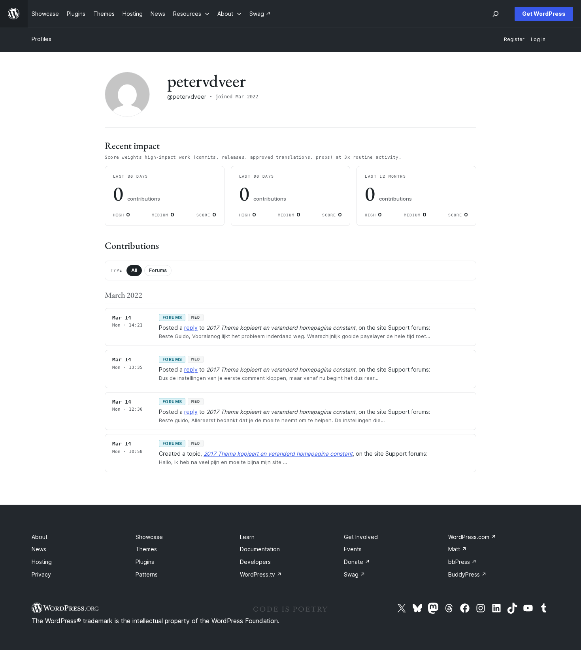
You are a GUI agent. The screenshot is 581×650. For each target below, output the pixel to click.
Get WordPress (544, 13)
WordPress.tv (261, 574)
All (134, 270)
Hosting (42, 561)
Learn (247, 537)
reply (191, 327)
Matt (457, 549)
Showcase (149, 537)
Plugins (145, 561)
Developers (255, 561)
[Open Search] (496, 14)
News (39, 549)
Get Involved (361, 537)
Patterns (147, 574)
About (39, 537)
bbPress (462, 561)
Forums (158, 270)
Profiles (41, 39)
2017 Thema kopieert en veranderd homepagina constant (278, 453)
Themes (146, 549)
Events (353, 549)
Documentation (260, 549)
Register (514, 39)
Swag (354, 574)
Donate (357, 561)
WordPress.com (472, 537)
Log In (538, 39)
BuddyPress (467, 574)
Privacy (41, 574)
